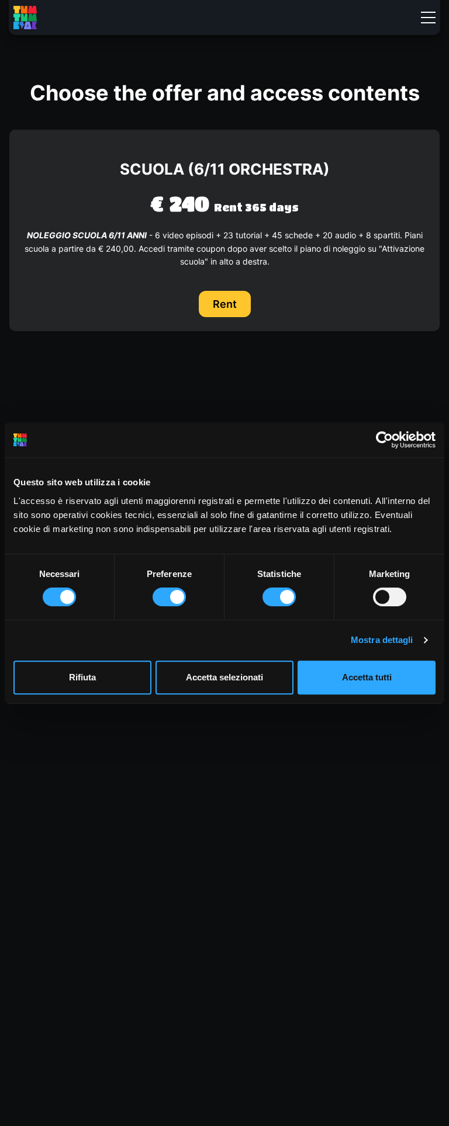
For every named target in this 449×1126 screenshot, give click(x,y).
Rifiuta (82, 677)
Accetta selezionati (224, 677)
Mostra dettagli (382, 640)
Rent (225, 304)
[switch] (169, 597)
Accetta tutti (367, 677)
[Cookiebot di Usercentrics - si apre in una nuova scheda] (384, 440)
